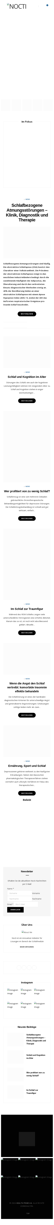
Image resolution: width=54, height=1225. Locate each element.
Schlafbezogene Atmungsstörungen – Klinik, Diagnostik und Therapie (27, 39)
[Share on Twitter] (17, 325)
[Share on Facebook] (14, 325)
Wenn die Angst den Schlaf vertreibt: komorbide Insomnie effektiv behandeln (27, 687)
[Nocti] (16, 6)
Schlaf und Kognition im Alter (27, 92)
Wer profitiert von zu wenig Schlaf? (27, 491)
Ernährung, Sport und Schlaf (27, 765)
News (27, 27)
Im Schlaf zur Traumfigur (26, 197)
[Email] (24, 325)
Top (28, 1213)
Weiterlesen (27, 401)
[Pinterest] (21, 325)
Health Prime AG (24, 1203)
